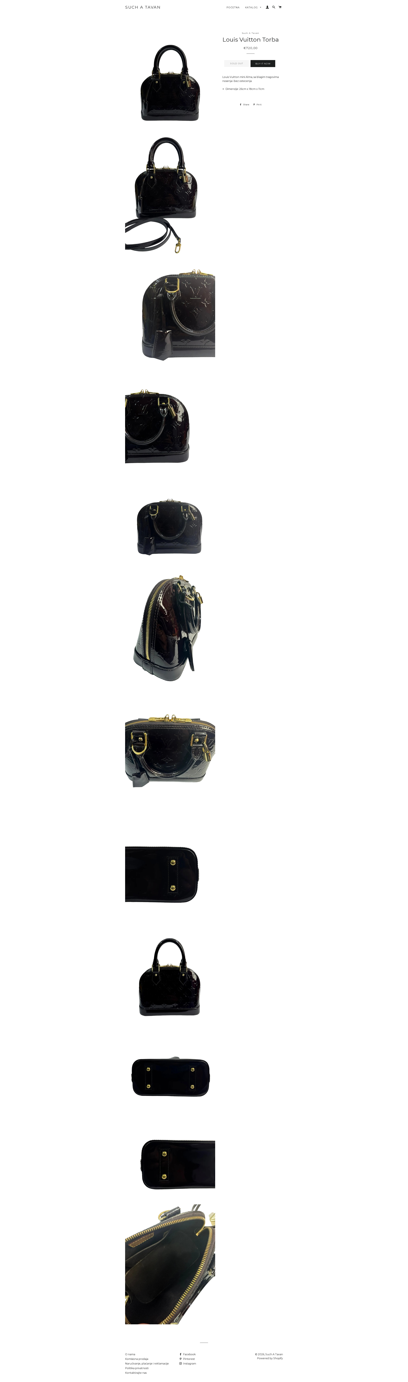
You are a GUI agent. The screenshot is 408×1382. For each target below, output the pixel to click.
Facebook (189, 1354)
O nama (130, 1354)
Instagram (189, 1363)
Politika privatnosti (137, 1368)
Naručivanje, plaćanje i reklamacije (147, 1363)
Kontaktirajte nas (136, 1372)
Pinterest (188, 1358)
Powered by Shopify (270, 1358)
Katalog (252, 7)
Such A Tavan (143, 7)
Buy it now (262, 63)
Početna (233, 7)
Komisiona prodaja (136, 1358)
